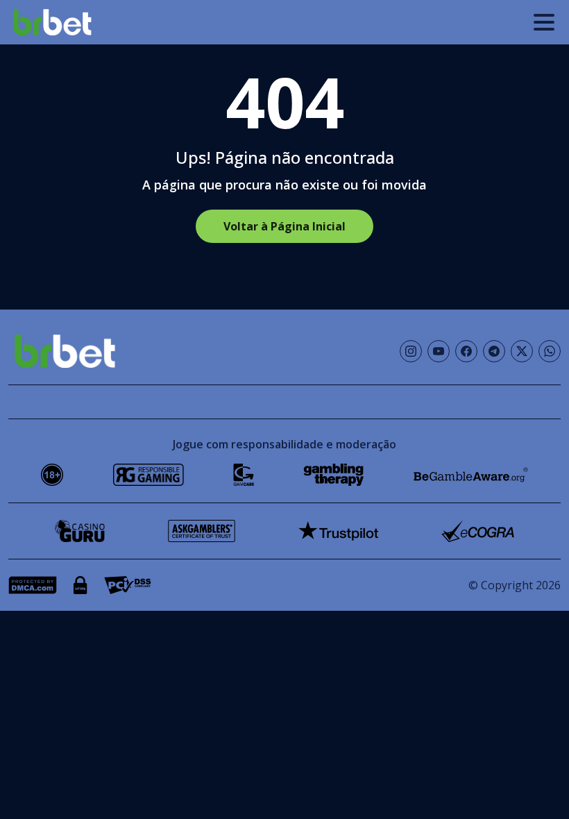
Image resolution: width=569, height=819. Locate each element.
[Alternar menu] (544, 22)
